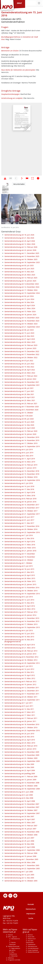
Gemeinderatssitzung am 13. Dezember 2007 (21, 804)
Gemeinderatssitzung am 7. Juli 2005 (18, 871)
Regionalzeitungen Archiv (14, 949)
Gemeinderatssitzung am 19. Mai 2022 (19, 367)
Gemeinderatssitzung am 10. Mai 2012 (19, 672)
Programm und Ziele (14, 960)
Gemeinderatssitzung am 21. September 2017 (22, 514)
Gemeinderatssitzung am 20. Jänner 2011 (20, 721)
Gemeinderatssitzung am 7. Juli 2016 (18, 535)
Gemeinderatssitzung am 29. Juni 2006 (19, 841)
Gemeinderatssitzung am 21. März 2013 (19, 648)
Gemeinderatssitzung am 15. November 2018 (21, 474)
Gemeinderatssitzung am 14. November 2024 (21, 287)
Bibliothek (14, 956)
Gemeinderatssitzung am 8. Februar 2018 (20, 499)
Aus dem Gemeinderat (30, 941)
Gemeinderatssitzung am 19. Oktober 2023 (20, 324)
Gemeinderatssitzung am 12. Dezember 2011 (21, 687)
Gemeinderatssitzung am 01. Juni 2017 (19, 520)
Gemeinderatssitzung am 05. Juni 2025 (19, 268)
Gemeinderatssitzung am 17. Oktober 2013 (20, 624)
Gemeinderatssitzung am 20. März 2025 (19, 275)
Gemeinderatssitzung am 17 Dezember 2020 (21, 406)
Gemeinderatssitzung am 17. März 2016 (19, 545)
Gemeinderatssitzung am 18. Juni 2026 (19, 235)
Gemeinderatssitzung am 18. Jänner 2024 (20, 314)
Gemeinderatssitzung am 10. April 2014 (19, 606)
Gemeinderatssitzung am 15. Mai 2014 (19, 603)
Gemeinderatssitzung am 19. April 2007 (19, 819)
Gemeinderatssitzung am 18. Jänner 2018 (20, 502)
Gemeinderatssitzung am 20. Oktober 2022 (20, 357)
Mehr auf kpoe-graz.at (30, 930)
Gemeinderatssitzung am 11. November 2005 (21, 865)
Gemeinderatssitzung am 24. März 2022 (19, 373)
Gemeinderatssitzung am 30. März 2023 (19, 342)
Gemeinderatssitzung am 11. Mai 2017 (19, 523)
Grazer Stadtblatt (33, 950)
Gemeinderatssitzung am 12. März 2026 (19, 244)
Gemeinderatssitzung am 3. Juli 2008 (18, 795)
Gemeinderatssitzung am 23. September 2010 (22, 730)
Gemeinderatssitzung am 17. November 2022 (21, 354)
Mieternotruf (32, 939)
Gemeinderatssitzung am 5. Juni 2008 (18, 792)
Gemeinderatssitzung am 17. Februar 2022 (20, 376)
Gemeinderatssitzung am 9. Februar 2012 (20, 681)
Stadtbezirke (31, 944)
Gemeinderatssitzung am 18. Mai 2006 (19, 844)
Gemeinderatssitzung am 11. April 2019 (19, 459)
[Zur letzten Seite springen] (27, 178)
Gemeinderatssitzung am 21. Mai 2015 (19, 572)
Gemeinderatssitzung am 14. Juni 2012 (19, 669)
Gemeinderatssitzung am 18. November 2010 (21, 724)
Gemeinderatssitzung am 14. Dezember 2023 (21, 318)
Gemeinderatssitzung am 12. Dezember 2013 (21, 618)
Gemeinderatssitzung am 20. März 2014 (19, 609)
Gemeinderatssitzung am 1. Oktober (18, 563)
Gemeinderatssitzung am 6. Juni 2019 (18, 452)
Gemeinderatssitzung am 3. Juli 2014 (18, 597)
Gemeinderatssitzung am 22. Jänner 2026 (20, 250)
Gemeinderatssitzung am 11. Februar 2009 (20, 776)
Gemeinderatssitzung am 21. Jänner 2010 (20, 749)
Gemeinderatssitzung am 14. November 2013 (21, 621)
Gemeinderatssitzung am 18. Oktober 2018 (20, 477)
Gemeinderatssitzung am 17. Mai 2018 (19, 489)
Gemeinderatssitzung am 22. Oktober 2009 (20, 758)
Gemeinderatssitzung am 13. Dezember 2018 (21, 471)
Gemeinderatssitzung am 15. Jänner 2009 (20, 779)
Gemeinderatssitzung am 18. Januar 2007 (20, 829)
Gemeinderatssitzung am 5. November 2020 (21, 410)
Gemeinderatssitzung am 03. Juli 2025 (19, 265)
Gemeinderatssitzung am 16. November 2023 (21, 321)
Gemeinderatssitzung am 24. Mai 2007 (19, 816)
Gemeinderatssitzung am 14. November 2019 (21, 440)
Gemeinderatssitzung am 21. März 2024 (19, 308)
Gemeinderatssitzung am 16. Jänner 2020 (20, 434)
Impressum (30, 913)
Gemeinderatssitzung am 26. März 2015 (19, 578)
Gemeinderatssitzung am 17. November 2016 (21, 526)
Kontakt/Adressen (33, 948)
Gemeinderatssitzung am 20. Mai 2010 (19, 737)
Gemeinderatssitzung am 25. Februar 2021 (20, 403)
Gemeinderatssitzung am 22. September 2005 (22, 868)
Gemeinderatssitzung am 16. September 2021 (22, 385)
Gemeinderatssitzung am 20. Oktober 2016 (20, 529)
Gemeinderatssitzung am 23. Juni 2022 (19, 364)
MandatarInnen (32, 946)
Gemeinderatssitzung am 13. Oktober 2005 (20, 881)
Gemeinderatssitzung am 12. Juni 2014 (19, 600)
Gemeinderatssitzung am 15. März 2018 (19, 495)
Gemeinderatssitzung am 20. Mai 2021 (19, 394)
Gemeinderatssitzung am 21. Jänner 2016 (20, 551)
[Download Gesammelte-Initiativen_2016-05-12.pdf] (5, 178)
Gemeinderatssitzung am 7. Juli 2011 (18, 703)
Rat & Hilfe (31, 937)
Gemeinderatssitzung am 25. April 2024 (19, 305)
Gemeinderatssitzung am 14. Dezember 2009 (21, 752)
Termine (10, 935)
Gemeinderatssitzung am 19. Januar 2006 (20, 856)
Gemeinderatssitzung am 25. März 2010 (19, 743)
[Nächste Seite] (21, 178)
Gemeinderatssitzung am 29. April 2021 (19, 397)
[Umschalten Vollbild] (32, 178)
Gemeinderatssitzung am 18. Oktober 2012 (20, 660)
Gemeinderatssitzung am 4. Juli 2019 (18, 449)
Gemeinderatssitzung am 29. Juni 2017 (19, 517)
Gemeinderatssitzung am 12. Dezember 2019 (21, 437)
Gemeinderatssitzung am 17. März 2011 (19, 712)
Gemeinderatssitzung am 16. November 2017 (21, 508)
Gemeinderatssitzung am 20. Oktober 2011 (20, 697)
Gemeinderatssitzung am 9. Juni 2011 (18, 706)
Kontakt (31, 904)
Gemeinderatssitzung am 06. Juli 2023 (19, 330)
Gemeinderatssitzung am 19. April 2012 (19, 675)
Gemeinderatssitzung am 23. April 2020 (19, 428)
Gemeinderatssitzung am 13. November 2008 (21, 783)
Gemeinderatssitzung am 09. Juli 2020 (19, 419)
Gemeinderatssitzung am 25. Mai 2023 (19, 336)
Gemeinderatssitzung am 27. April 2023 (19, 339)
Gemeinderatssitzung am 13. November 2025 (21, 256)
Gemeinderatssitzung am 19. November (19, 557)
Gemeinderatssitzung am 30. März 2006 (19, 862)
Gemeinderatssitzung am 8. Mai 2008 (18, 798)
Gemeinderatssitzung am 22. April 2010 (19, 740)
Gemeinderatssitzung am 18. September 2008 (22, 789)
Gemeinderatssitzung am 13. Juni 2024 (19, 299)
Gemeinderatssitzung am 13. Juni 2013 (19, 633)
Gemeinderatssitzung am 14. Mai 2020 (19, 425)
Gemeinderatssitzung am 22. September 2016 (22, 532)
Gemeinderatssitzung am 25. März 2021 (19, 400)
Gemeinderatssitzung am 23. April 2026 (19, 241)
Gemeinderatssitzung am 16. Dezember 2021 (21, 382)
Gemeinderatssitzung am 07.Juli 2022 (18, 360)
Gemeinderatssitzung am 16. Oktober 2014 (20, 591)
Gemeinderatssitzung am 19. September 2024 (22, 293)
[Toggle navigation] (39, 3)
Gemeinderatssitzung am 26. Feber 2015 (20, 581)
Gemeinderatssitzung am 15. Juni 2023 (19, 333)
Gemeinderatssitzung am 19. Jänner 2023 (20, 348)
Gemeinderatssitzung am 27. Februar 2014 (20, 612)
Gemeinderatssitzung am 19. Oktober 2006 (20, 835)
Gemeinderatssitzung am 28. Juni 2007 (19, 838)
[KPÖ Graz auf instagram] (10, 895)
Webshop (11, 958)
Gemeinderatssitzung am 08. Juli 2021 (19, 388)
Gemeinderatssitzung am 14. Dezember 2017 (21, 505)
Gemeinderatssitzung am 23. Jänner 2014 (20, 615)
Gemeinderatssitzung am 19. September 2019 (22, 446)
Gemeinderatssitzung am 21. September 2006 (22, 850)
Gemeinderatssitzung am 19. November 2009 (21, 755)
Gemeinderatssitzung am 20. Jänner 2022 (20, 379)
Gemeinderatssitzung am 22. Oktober (18, 560)
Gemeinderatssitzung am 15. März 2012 (19, 678)
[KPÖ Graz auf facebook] (5, 895)
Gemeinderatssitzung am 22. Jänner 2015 (20, 584)
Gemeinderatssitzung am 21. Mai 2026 (19, 238)
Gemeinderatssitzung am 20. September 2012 (22, 663)
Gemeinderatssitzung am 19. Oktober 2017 (20, 511)
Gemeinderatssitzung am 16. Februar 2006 (20, 853)
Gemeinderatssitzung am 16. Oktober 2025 (20, 259)
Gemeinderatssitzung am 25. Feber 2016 (20, 548)
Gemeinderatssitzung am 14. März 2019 (19, 462)
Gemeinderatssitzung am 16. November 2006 (21, 832)
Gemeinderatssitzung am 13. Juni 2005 (19, 875)
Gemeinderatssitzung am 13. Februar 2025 (20, 278)
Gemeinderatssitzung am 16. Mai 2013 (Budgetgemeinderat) (19, 641)
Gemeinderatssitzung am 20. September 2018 (22, 480)
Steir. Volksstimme (13, 953)
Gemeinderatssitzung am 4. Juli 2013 (18, 630)
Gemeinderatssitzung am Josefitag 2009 (19, 773)
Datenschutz (31, 909)
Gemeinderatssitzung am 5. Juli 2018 (18, 483)
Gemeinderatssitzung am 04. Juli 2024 (19, 296)
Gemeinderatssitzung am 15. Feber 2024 (20, 311)
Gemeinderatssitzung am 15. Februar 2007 (20, 825)
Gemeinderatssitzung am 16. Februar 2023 (20, 345)
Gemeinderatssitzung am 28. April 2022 (19, 370)
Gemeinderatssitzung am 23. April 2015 (19, 575)
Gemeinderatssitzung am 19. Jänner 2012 (20, 684)
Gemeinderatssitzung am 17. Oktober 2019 (20, 443)
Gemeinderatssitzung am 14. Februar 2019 (20, 465)
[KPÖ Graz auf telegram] (15, 895)
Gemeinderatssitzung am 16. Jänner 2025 (20, 281)
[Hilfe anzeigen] (38, 178)
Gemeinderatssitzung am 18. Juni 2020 (19, 422)
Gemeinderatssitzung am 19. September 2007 (22, 813)
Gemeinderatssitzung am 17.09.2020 (18, 416)
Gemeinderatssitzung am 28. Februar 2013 (20, 651)
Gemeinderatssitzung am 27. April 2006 (19, 847)
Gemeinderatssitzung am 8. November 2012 (21, 657)
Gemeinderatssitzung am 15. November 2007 (21, 807)
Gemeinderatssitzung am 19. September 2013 (22, 627)
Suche (30, 918)
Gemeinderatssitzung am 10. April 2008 (19, 801)
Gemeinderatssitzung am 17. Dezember (19, 554)
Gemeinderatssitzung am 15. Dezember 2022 (21, 351)
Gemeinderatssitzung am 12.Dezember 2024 (21, 284)
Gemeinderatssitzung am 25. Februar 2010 (20, 746)
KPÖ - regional (12, 937)
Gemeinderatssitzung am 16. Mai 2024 (19, 302)
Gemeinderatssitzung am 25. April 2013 (19, 645)
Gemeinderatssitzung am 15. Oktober (18, 413)
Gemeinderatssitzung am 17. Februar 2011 (20, 718)
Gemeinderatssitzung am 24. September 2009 (22, 761)
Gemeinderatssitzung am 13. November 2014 (21, 587)
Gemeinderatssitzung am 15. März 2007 (19, 822)
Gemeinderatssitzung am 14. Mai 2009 (19, 764)
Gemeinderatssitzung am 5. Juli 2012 (18, 666)
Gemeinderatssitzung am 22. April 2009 (19, 770)
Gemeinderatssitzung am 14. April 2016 (19, 541)
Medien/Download (13, 946)
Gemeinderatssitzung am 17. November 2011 (21, 694)
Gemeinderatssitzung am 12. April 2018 (19, 492)
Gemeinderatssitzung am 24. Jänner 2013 (20, 654)
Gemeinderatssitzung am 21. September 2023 (22, 327)
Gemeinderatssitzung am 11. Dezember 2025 (21, 253)
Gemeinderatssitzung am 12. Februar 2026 (20, 247)
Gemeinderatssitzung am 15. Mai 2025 (19, 272)
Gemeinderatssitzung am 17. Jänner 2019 (20, 468)
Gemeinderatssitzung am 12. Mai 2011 (19, 709)
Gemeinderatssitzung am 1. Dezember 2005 (21, 859)
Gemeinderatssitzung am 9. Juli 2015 (18, 566)
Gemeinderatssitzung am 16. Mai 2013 (19, 637)
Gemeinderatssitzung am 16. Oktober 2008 (20, 786)
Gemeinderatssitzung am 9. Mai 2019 (18, 456)
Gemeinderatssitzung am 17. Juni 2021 (19, 391)
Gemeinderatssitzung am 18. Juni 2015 (19, 569)
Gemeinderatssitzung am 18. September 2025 (22, 262)
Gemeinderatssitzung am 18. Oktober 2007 (20, 810)
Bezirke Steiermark (12, 943)
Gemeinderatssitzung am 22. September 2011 (22, 700)
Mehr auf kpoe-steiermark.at (10, 930)
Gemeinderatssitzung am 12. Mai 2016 (19, 538)
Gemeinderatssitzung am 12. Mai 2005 (19, 878)
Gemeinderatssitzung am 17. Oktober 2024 (20, 290)
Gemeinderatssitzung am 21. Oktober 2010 (20, 727)
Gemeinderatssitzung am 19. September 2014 (22, 594)
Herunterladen (19, 184)
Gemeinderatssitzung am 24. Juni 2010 (19, 733)
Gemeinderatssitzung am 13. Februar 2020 (20, 431)
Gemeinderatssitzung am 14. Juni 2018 (19, 486)
